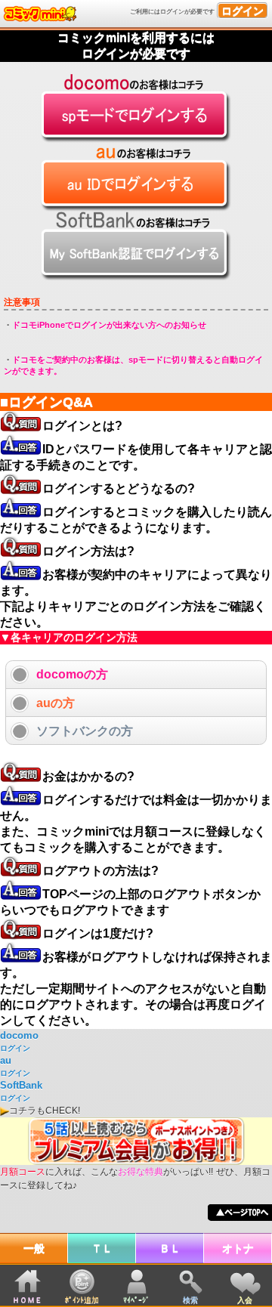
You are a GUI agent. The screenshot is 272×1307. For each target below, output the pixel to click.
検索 (190, 1300)
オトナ (238, 1248)
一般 (34, 1248)
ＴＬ (102, 1248)
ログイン (242, 11)
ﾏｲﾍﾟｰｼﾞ (136, 1300)
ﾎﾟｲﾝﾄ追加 (82, 1300)
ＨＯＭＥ (27, 1300)
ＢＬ (170, 1248)
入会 (244, 1300)
